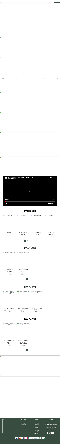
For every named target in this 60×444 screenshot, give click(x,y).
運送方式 (37, 427)
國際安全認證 (23, 424)
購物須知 (37, 424)
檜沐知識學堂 (36, 431)
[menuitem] (25, 241)
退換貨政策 (37, 430)
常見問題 (37, 423)
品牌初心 (23, 423)
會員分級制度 (36, 426)
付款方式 (37, 428)
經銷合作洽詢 (36, 433)
